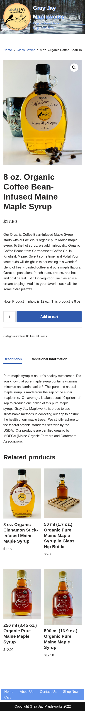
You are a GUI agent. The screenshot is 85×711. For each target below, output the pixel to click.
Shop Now (70, 691)
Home (7, 50)
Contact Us (48, 691)
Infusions (41, 336)
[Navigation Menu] (76, 17)
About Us (27, 691)
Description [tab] (12, 359)
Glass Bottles (26, 50)
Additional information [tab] (49, 359)
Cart (7, 697)
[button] (74, 67)
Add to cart (49, 317)
